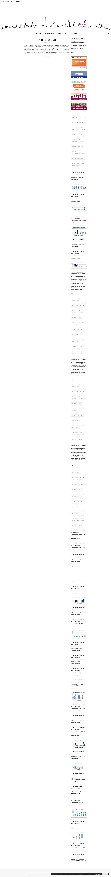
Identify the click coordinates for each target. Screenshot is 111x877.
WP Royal (30, 874)
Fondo (81, 141)
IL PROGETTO (12, 1)
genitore (74, 329)
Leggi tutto (46, 58)
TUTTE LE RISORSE (36, 33)
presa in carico (75, 156)
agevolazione (75, 122)
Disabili (81, 134)
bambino (81, 127)
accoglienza (82, 117)
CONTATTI (18, 1)
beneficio (78, 129)
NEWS (70, 33)
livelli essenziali (76, 148)
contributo (74, 134)
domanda (81, 136)
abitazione (74, 117)
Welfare (80, 168)
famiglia (74, 139)
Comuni (80, 317)
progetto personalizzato (78, 158)
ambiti (73, 124)
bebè (73, 129)
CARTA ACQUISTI (46, 39)
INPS (79, 146)
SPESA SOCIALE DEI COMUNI (49, 33)
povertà (84, 153)
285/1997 (78, 115)
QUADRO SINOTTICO (62, 33)
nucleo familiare (76, 153)
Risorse (82, 163)
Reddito (82, 160)
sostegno (74, 168)
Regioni (73, 163)
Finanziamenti (75, 141)
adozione (82, 305)
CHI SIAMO (7, 1)
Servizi (73, 165)
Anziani (78, 124)
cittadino (74, 317)
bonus (83, 129)
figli (79, 139)
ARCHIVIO (76, 33)
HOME (3, 1)
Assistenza (74, 127)
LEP (82, 146)
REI (78, 163)
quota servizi (75, 160)
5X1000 (73, 115)
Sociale (79, 165)
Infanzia (74, 146)
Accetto (105, 874)
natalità (74, 151)
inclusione (80, 329)
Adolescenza (75, 305)
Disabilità (74, 136)
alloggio (82, 122)
